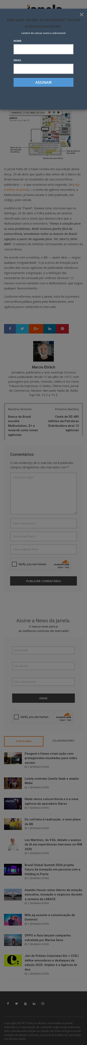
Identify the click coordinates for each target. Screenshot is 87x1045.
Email (17, 60)
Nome (17, 41)
